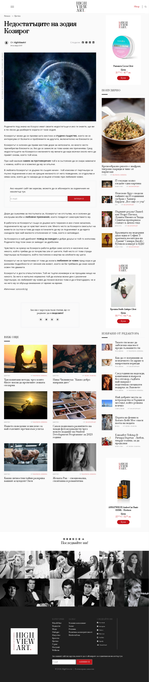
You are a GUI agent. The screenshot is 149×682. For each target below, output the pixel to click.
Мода (117, 426)
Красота (118, 226)
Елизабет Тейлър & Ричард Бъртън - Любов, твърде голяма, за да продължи (129, 439)
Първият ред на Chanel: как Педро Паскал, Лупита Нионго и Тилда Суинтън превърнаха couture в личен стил (129, 217)
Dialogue (55, 632)
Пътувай (56, 647)
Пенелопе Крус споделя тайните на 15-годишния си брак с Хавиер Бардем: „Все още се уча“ (130, 197)
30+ (116, 205)
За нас (71, 626)
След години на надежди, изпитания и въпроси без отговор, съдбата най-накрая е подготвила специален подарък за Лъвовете (130, 380)
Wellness (119, 351)
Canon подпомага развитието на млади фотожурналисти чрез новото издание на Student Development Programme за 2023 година (73, 432)
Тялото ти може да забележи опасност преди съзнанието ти (127, 345)
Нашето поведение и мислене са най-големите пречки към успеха (24, 428)
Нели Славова (90, 375)
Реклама (72, 629)
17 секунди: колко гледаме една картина (128, 182)
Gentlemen (119, 408)
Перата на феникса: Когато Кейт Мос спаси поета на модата (129, 420)
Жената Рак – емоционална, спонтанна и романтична (69, 480)
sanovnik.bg (22, 289)
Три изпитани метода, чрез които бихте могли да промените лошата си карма (24, 382)
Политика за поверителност (80, 632)
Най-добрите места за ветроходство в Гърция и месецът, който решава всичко (130, 401)
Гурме (104, 175)
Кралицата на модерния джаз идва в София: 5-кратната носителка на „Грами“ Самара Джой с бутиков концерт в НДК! (129, 238)
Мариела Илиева (40, 375)
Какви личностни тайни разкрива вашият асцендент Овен (24, 480)
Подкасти (56, 626)
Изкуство (119, 186)
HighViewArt (20, 42)
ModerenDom (74, 635)
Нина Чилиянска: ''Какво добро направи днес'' (71, 381)
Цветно (17, 16)
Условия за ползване (77, 623)
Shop (136, 6)
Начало (7, 16)
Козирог (34, 126)
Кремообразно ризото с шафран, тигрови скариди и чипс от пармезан (121, 169)
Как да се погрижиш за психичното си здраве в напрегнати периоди (129, 360)
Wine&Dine (57, 623)
